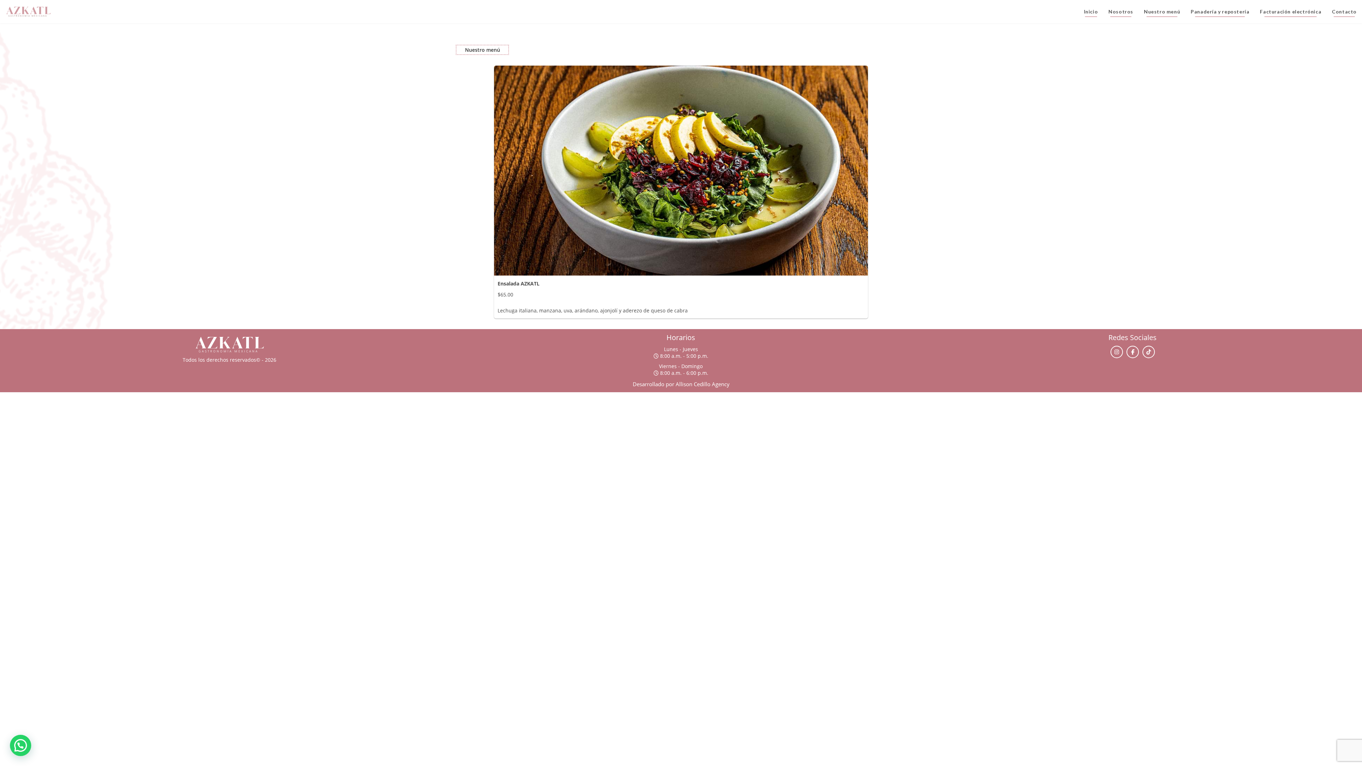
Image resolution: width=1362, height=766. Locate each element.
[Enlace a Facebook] (1132, 352)
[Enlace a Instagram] (1117, 352)
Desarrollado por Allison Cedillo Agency (681, 384)
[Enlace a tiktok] (1148, 352)
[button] (20, 745)
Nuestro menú (482, 49)
